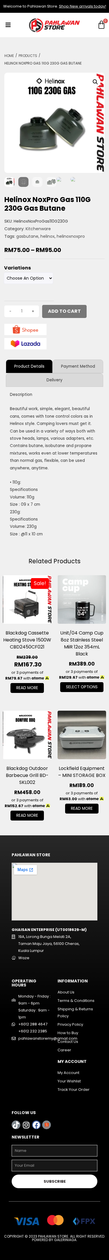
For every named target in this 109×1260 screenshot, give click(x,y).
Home (9, 55)
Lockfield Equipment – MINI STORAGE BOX (82, 772)
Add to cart (64, 311)
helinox (47, 236)
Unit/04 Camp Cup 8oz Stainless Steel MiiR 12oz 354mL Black (81, 643)
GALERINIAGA (65, 1239)
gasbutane (27, 236)
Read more (27, 688)
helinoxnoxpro (71, 236)
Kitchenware (38, 229)
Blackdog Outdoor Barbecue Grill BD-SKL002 (27, 775)
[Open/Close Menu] (8, 25)
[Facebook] (36, 1124)
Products (28, 55)
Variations (17, 268)
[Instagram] (26, 1124)
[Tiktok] (16, 1124)
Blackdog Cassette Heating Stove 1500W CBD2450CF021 (27, 640)
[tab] (29, 366)
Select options (82, 687)
